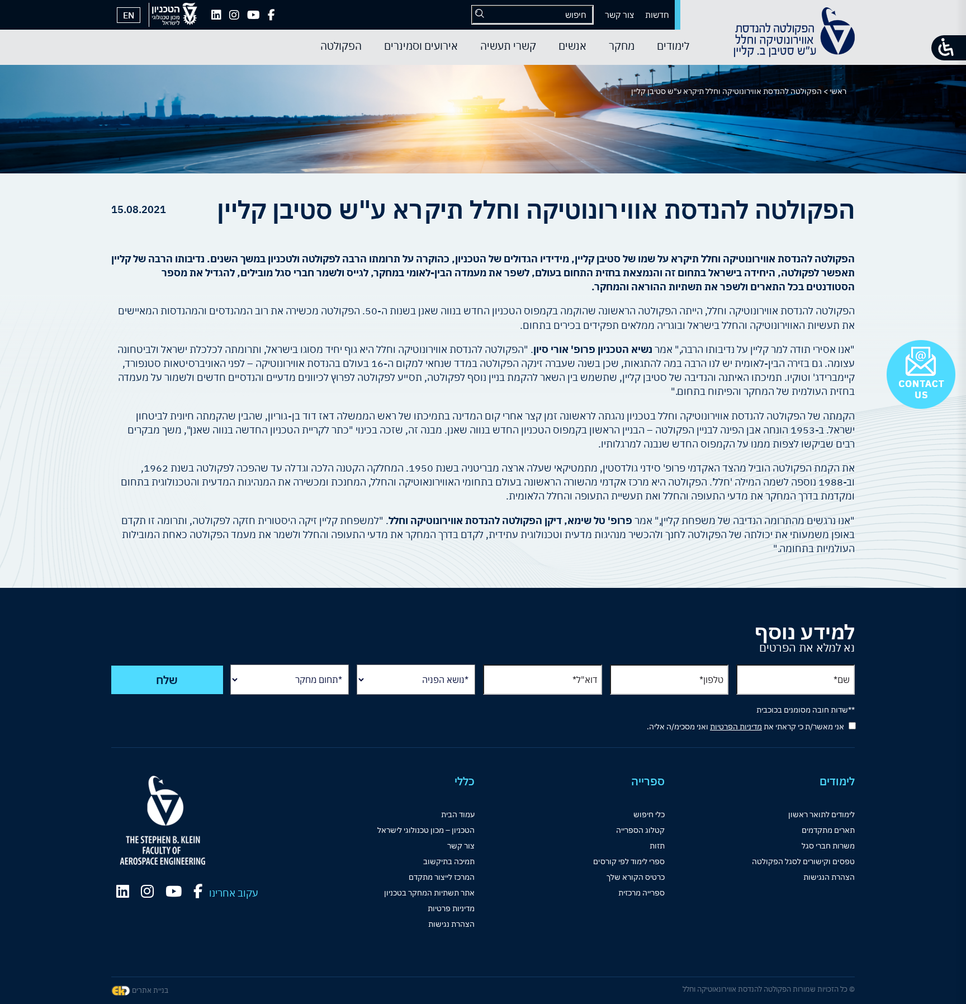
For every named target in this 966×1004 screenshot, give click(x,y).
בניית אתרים (149, 990)
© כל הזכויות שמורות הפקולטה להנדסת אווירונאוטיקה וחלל (769, 989)
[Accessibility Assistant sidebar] (948, 47)
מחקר (621, 46)
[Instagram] (234, 15)
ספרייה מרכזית (641, 893)
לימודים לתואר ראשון (821, 814)
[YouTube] (253, 15)
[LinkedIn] (216, 15)
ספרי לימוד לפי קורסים (629, 861)
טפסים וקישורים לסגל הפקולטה (803, 861)
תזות (657, 846)
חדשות (657, 15)
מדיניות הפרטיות (736, 727)
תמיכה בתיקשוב (449, 861)
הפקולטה (341, 46)
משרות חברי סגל (828, 846)
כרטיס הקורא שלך (636, 877)
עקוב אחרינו (233, 893)
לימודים (673, 46)
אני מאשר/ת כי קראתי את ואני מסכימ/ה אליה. (745, 727)
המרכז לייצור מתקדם (442, 877)
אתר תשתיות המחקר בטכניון (429, 893)
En (128, 15)
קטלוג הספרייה (640, 830)
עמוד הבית (458, 814)
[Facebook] (271, 15)
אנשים (572, 46)
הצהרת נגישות (451, 924)
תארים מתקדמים (828, 830)
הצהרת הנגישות (829, 877)
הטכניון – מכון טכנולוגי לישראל (426, 830)
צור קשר (619, 15)
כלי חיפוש (649, 814)
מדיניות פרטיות (451, 908)
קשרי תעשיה (508, 46)
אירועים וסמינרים (421, 46)
